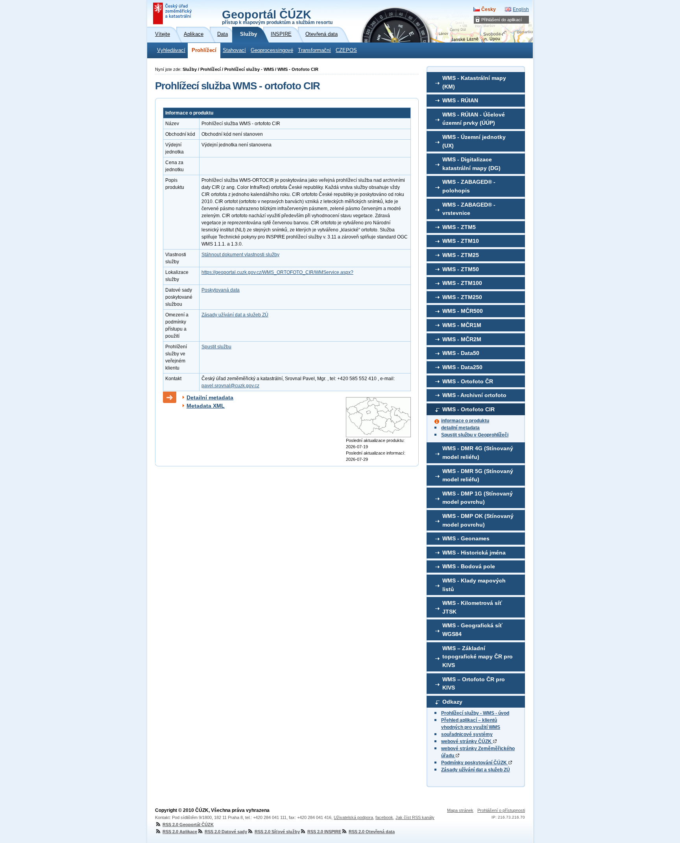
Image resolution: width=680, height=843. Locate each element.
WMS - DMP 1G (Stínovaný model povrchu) (477, 497)
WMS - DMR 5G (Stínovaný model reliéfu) (477, 475)
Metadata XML (206, 406)
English (521, 9)
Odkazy (452, 702)
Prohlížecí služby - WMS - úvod (475, 713)
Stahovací (234, 50)
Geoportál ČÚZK (277, 16)
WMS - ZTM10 (460, 241)
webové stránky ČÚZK (467, 741)
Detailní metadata (210, 397)
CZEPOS (346, 50)
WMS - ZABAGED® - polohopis (468, 186)
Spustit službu (216, 346)
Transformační (314, 50)
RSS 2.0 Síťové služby (277, 831)
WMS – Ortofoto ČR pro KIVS (473, 683)
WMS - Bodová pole (468, 566)
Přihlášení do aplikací (501, 19)
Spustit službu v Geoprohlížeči (474, 435)
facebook (384, 817)
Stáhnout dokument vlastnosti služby (240, 254)
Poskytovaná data (220, 290)
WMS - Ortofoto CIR (468, 409)
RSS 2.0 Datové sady (226, 831)
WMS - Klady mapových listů (474, 584)
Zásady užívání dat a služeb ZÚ (475, 770)
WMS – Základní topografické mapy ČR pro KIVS (477, 656)
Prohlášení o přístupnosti (501, 810)
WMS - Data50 (460, 353)
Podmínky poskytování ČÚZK (474, 762)
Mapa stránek (460, 810)
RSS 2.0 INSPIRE (324, 831)
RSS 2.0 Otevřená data (372, 831)
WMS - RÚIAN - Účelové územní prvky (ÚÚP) (473, 118)
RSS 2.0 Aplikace (180, 831)
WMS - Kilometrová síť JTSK (472, 607)
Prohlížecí (204, 50)
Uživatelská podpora (353, 817)
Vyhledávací (171, 50)
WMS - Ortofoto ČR (467, 381)
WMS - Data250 (462, 367)
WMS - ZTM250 (462, 297)
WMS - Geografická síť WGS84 (472, 629)
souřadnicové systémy (467, 734)
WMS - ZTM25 (460, 255)
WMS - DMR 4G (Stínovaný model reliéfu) (477, 452)
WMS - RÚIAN (460, 100)
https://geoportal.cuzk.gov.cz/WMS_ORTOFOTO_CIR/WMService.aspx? (277, 272)
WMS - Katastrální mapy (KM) (474, 82)
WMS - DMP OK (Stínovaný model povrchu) (478, 520)
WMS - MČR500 (462, 311)
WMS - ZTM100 (462, 283)
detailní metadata (460, 428)
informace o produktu (465, 420)
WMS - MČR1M (461, 325)
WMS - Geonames (466, 538)
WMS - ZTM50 (460, 269)
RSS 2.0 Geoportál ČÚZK (188, 824)
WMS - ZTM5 (459, 227)
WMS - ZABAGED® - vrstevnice (468, 209)
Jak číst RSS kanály (414, 817)
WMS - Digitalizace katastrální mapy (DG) (471, 163)
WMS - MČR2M (461, 339)
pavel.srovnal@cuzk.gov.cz (230, 385)
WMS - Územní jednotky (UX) (474, 141)
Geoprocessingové (272, 50)
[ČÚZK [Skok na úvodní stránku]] (173, 13)
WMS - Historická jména (474, 552)
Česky (488, 9)
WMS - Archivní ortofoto (474, 395)
